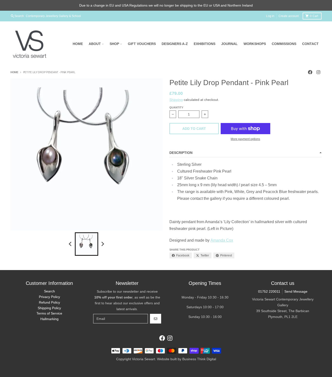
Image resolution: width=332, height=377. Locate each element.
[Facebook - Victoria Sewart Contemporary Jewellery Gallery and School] (310, 72)
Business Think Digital (199, 359)
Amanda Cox (221, 240)
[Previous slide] (70, 244)
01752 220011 (269, 291)
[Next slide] (102, 244)
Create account (289, 16)
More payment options (245, 139)
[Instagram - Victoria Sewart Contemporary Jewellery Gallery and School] (318, 72)
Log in (270, 16)
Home (14, 72)
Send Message (295, 291)
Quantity (176, 107)
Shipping (176, 100)
